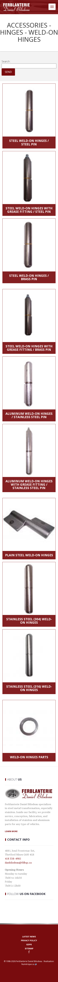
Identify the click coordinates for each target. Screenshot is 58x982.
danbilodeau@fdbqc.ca (18, 862)
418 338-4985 (13, 858)
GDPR (29, 944)
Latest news (29, 936)
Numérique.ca (27, 964)
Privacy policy (29, 940)
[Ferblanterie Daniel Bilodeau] (16, 7)
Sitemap (29, 948)
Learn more (11, 831)
